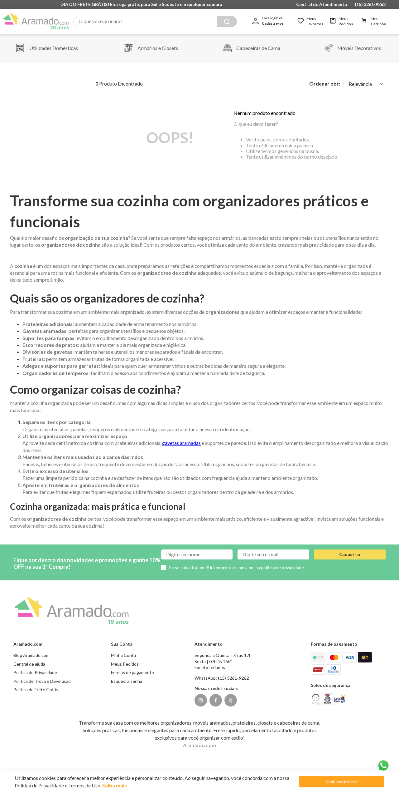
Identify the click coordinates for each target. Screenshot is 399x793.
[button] (323, 4)
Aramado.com (199, 745)
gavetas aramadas (181, 443)
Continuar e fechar (341, 781)
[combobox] (155, 21)
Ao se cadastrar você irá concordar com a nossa (236, 567)
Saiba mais (114, 785)
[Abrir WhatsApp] (383, 765)
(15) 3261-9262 (370, 4)
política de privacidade (282, 567)
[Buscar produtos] (227, 21)
